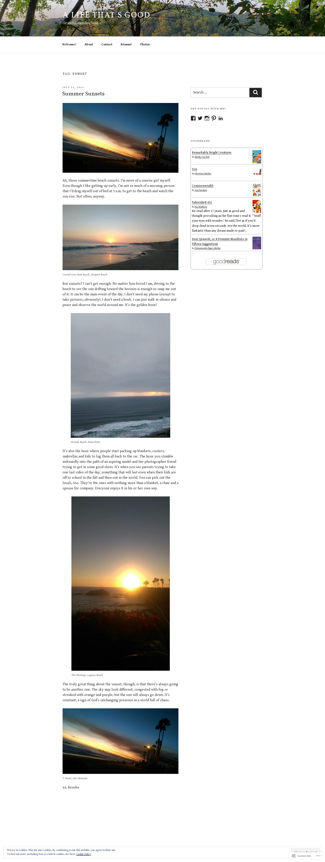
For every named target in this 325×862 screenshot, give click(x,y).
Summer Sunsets (83, 94)
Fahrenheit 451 (202, 202)
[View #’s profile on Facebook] (193, 118)
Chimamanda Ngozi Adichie (208, 248)
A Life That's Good (106, 15)
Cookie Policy (83, 854)
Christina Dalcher (203, 173)
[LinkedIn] (220, 118)
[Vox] (256, 179)
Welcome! (69, 44)
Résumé (126, 44)
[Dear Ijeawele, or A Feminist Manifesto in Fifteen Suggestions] (256, 248)
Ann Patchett (201, 190)
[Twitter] (200, 118)
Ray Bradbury (201, 206)
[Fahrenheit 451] (256, 212)
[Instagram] (207, 118)
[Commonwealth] (256, 196)
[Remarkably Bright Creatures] (256, 162)
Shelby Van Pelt (202, 157)
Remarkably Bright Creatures (211, 152)
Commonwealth (202, 186)
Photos (145, 44)
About (88, 44)
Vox (194, 169)
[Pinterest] (213, 118)
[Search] (255, 92)
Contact (106, 44)
